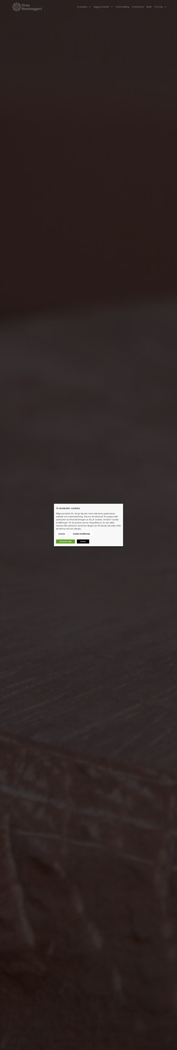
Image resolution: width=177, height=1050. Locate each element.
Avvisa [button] (83, 541)
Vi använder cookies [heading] (68, 508)
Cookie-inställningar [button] (81, 533)
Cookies (61, 533)
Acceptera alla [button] (65, 541)
